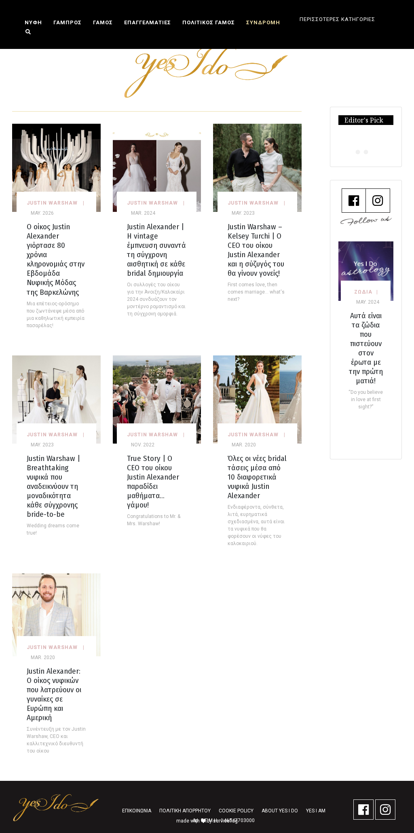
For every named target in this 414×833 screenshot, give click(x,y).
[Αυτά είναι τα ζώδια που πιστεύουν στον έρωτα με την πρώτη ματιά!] (366, 270)
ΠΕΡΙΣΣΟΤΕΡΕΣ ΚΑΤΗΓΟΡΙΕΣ (337, 19)
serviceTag (225, 821)
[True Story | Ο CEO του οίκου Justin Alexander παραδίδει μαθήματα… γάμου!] (157, 399)
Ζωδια (363, 292)
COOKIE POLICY (236, 811)
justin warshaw (52, 203)
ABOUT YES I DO (280, 811)
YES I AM (315, 811)
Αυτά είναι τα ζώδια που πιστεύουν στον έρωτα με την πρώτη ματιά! (366, 348)
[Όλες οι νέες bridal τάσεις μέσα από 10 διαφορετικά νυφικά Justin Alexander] (257, 399)
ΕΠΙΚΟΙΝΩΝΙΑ (136, 811)
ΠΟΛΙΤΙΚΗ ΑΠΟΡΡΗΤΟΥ (185, 811)
